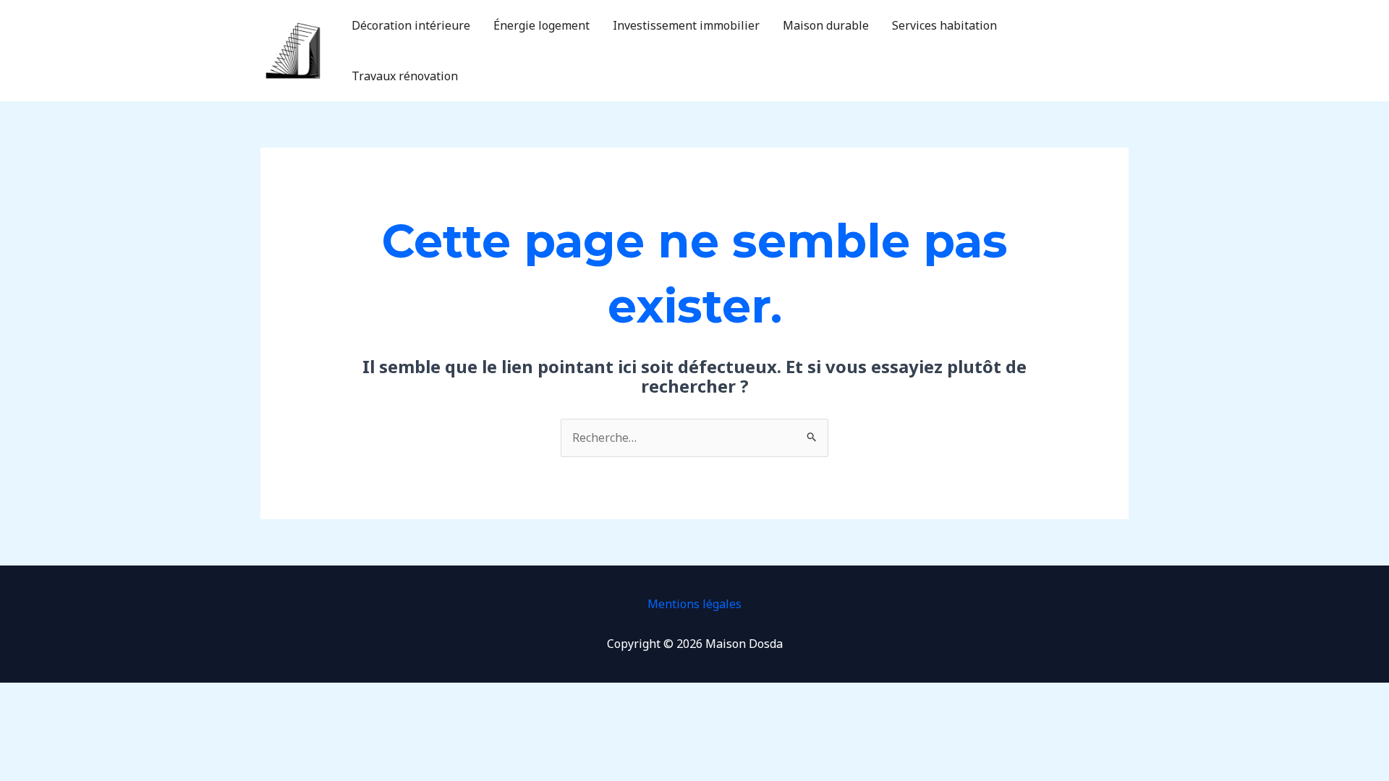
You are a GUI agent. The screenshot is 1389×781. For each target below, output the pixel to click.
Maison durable (826, 25)
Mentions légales (694, 604)
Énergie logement (541, 25)
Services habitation (944, 25)
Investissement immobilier (686, 25)
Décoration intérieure (411, 25)
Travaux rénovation (405, 76)
